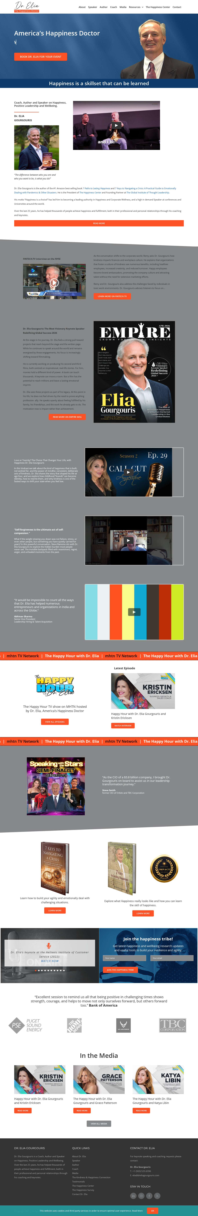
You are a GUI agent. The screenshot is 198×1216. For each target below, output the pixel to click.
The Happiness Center (90, 192)
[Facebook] (149, 1196)
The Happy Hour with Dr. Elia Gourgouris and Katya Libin (152, 1101)
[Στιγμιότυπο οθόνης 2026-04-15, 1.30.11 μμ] (134, 322)
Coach (75, 1168)
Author (75, 1164)
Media (75, 1173)
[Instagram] (141, 1196)
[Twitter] (157, 1196)
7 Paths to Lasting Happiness (96, 188)
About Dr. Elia (79, 1156)
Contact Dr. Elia (79, 1194)
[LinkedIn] (133, 1196)
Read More (137, 1210)
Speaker (76, 1160)
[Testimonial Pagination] (36, 968)
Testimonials (78, 1181)
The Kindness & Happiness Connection (91, 1177)
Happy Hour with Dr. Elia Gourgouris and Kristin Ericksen (38, 1101)
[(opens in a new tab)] (143, 675)
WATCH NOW (50, 959)
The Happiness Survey (83, 1189)
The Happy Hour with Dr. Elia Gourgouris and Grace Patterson (95, 1101)
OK (152, 1210)
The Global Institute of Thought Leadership (148, 192)
